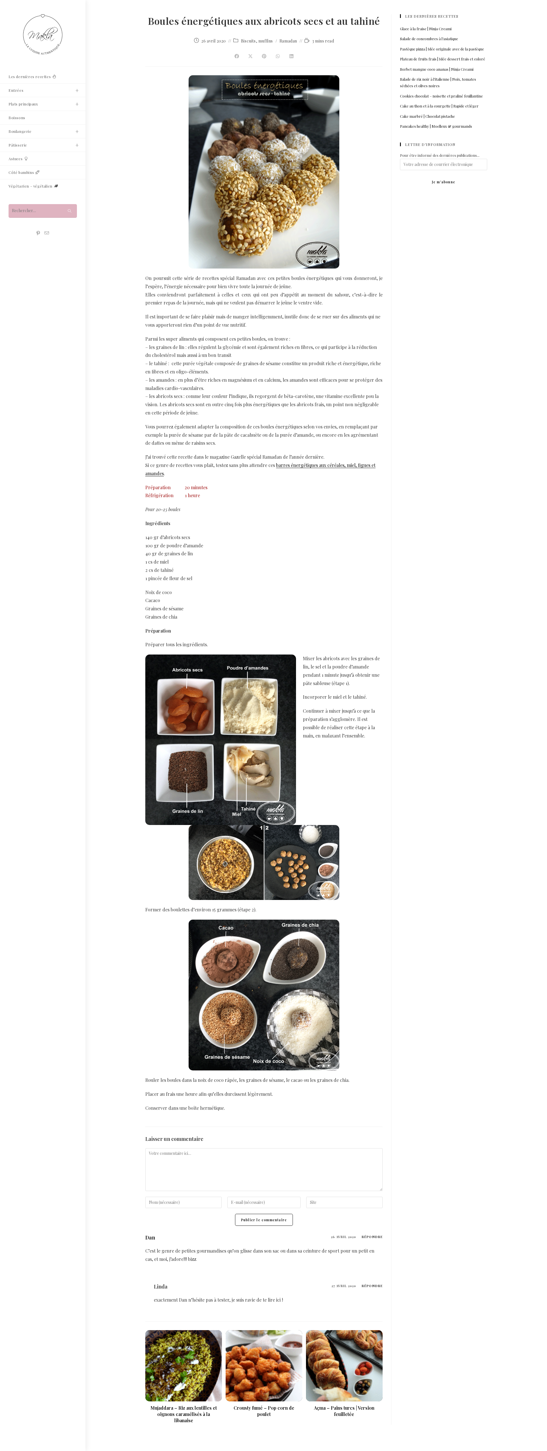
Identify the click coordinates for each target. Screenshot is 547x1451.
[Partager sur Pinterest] (264, 56)
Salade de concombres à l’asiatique (429, 38)
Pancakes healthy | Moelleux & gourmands (436, 126)
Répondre (372, 1237)
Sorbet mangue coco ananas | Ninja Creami (436, 69)
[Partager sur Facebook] (236, 56)
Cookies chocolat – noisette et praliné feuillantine (441, 96)
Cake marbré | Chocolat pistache (427, 116)
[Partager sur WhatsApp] (277, 56)
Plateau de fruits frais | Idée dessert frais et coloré (442, 58)
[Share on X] (250, 56)
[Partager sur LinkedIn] (291, 56)
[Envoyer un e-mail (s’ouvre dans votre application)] (46, 233)
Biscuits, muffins (257, 41)
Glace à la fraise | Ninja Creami (426, 28)
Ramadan (288, 41)
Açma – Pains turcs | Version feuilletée (344, 1411)
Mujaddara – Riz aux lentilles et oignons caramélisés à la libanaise (183, 1414)
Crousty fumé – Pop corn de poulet (264, 1411)
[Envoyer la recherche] (70, 211)
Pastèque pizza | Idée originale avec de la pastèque (442, 48)
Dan (150, 1237)
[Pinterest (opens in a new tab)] (38, 233)
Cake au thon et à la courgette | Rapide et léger (439, 105)
